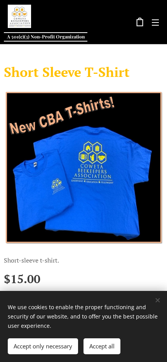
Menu (155, 22)
